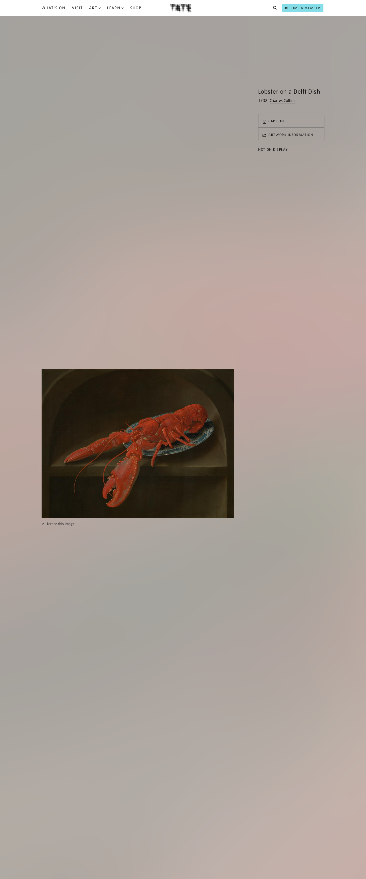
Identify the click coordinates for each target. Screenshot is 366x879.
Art (93, 7)
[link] (58, 524)
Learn (114, 7)
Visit (77, 7)
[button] (273, 8)
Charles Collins (283, 100)
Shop (135, 7)
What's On (53, 7)
